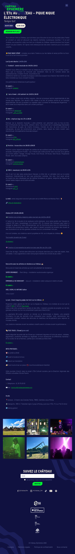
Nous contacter (62, 547)
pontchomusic (19, 162)
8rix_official (17, 139)
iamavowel (17, 111)
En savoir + (9, 277)
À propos (11, 547)
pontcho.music (18, 164)
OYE (13, 306)
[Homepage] (13, 8)
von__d (15, 188)
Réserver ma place (12, 32)
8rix (15, 137)
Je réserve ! (9, 241)
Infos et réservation (14, 203)
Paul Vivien (25, 306)
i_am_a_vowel (17, 113)
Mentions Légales (24, 547)
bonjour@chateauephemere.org (21, 388)
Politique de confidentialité (43, 547)
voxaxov (16, 88)
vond (16, 186)
